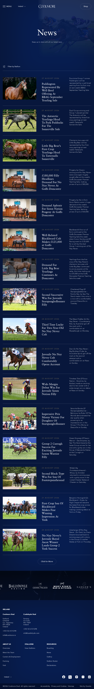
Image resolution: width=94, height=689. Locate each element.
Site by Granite (85, 686)
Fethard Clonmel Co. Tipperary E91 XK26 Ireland (8, 623)
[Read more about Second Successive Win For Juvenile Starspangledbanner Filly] (47, 299)
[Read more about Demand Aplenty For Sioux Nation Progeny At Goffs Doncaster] (47, 210)
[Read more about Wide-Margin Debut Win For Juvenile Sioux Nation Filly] (47, 388)
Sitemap (71, 686)
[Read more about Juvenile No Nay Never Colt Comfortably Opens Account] (47, 359)
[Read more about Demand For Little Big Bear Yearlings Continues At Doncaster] (47, 269)
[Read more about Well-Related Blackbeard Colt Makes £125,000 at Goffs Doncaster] (47, 240)
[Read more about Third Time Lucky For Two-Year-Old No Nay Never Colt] (47, 329)
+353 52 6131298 (9, 631)
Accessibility (45, 686)
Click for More (47, 561)
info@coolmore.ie (9, 635)
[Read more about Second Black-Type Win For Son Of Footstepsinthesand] (47, 478)
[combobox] (22, 6)
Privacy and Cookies (59, 686)
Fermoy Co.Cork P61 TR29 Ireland (27, 622)
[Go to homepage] (47, 6)
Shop (86, 6)
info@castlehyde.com (31, 633)
